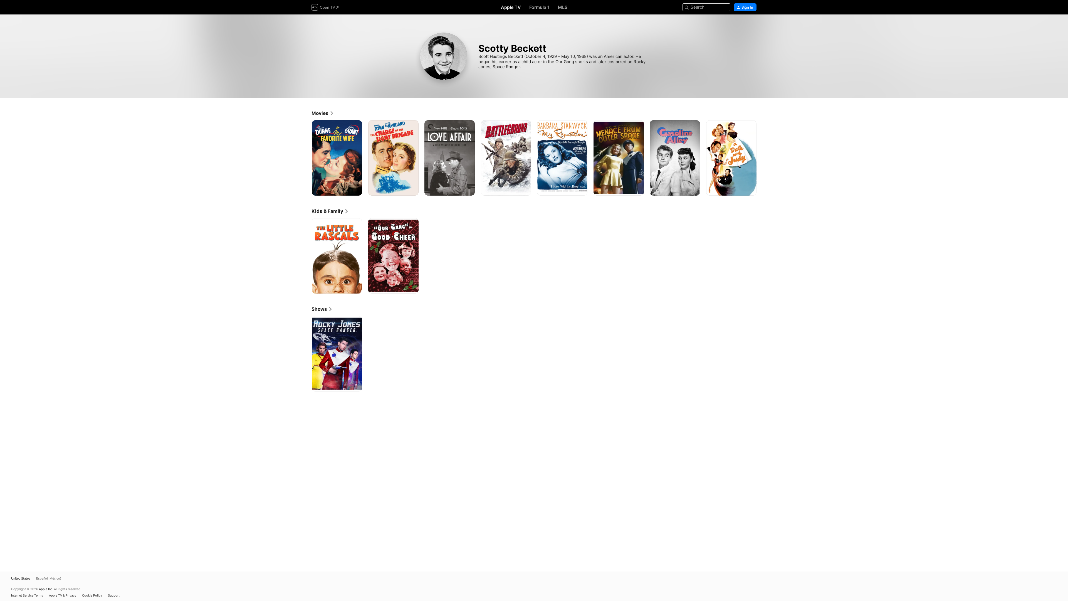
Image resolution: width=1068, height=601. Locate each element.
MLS (562, 7)
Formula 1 (539, 7)
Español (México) (48, 578)
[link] (323, 113)
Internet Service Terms (27, 595)
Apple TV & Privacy (62, 595)
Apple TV (511, 7)
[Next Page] (762, 158)
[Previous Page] (306, 158)
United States (20, 578)
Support (114, 595)
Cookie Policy (92, 595)
